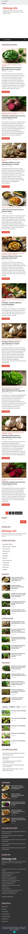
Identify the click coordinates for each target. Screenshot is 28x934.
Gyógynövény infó (6, 916)
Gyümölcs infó (5, 918)
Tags (18, 706)
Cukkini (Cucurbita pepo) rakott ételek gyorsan (17, 698)
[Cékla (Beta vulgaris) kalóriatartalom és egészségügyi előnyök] (14, 103)
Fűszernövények (15, 159)
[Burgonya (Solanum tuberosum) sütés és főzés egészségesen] (6, 585)
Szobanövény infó (6, 914)
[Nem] (26, 929)
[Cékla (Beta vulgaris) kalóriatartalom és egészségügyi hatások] (14, 470)
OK (14, 932)
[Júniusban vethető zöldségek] (6, 741)
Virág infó (4, 909)
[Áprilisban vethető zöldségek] (6, 725)
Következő (18, 513)
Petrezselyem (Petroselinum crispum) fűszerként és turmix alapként (18, 639)
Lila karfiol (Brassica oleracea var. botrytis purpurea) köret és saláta (18, 803)
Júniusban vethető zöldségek (18, 740)
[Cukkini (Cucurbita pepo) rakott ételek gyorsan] (6, 698)
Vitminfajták (5, 921)
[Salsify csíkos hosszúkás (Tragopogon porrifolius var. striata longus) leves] (6, 577)
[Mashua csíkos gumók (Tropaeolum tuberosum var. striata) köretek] (6, 810)
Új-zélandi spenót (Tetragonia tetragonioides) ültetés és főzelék (18, 603)
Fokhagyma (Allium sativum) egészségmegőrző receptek (18, 622)
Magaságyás (4, 254)
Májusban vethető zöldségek (18, 733)
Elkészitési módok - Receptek (18, 113)
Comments (12, 706)
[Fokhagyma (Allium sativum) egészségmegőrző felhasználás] (14, 423)
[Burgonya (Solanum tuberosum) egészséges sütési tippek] (14, 244)
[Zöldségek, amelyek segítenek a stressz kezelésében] (14, 290)
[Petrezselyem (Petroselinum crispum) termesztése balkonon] (6, 653)
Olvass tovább (5, 91)
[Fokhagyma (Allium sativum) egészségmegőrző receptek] (14, 150)
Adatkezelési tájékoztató (7, 896)
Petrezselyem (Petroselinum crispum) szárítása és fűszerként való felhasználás (18, 630)
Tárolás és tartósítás (7, 560)
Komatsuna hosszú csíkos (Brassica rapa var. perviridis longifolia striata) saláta (18, 683)
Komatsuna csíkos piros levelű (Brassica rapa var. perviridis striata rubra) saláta (18, 595)
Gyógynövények (6, 551)
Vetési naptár (5, 567)
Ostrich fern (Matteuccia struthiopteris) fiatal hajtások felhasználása (18, 691)
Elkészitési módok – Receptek (9, 546)
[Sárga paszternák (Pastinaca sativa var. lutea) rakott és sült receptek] (6, 818)
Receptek (20, 64)
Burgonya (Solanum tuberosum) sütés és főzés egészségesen (17, 587)
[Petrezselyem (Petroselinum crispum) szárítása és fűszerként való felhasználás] (6, 629)
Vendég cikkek (5, 565)
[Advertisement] (14, 27)
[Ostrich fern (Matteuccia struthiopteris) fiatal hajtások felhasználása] (6, 689)
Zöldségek (4, 65)
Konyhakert (14, 64)
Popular (5, 706)
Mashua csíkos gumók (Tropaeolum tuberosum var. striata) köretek (18, 811)
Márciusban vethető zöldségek (18, 718)
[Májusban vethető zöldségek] (6, 733)
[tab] (5, 707)
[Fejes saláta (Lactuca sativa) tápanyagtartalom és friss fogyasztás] (14, 378)
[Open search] (25, 39)
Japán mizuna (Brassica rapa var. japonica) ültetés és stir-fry (18, 610)
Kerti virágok (5, 911)
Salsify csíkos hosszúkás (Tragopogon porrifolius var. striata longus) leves (18, 579)
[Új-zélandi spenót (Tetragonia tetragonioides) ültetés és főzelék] (6, 601)
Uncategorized (5, 562)
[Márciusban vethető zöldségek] (6, 718)
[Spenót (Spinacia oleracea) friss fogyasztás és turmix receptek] (14, 55)
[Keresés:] (14, 521)
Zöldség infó (10, 8)
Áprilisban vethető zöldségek (18, 725)
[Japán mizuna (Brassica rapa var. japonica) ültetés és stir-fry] (6, 610)
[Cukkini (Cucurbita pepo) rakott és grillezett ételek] (14, 198)
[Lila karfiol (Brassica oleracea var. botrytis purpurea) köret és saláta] (6, 802)
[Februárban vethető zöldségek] (6, 710)
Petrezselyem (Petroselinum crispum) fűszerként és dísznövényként (18, 647)
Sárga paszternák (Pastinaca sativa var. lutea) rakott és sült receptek (18, 820)
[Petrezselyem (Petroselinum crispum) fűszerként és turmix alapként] (6, 637)
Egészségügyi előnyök (6, 64)
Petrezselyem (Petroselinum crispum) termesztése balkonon (18, 655)
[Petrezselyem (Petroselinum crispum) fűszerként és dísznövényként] (6, 645)
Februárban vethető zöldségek (18, 710)
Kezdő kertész (5, 906)
